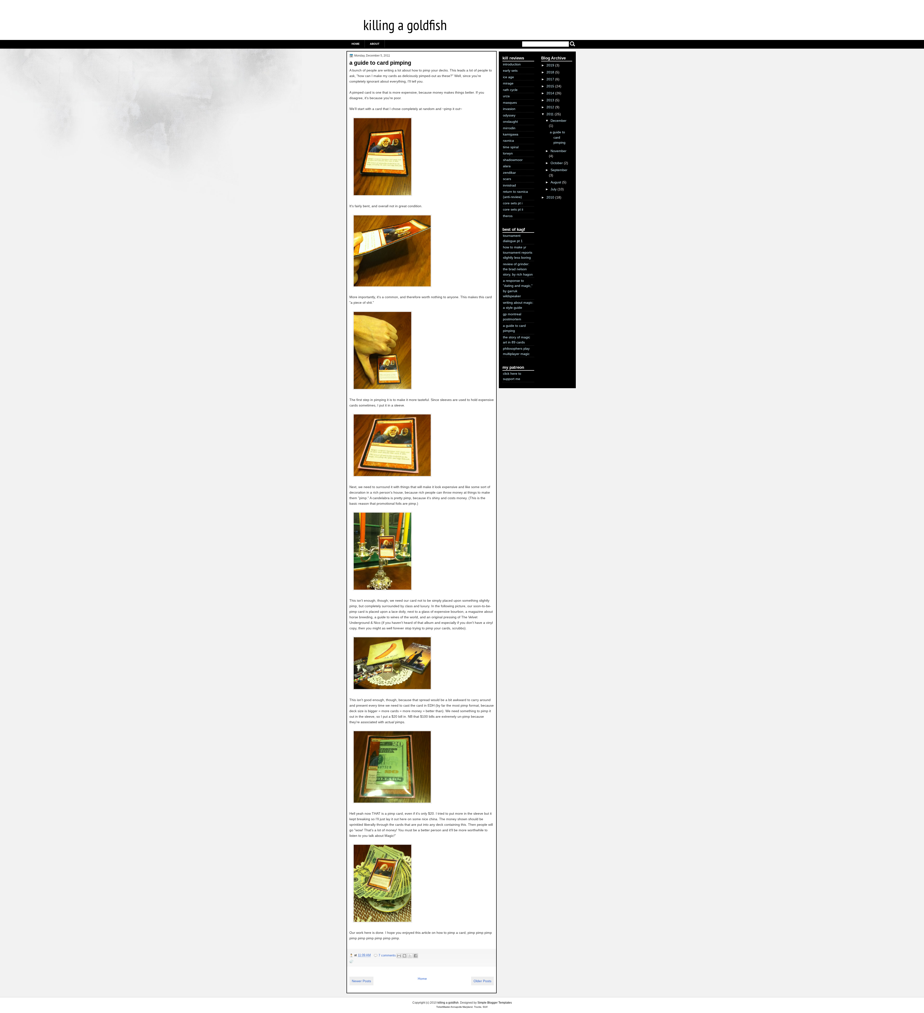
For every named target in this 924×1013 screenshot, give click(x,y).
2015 (550, 86)
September (559, 170)
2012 (550, 107)
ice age (508, 77)
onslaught (510, 121)
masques (510, 102)
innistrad (509, 185)
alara (507, 166)
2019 (550, 65)
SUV (485, 1007)
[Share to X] (410, 955)
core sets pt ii (513, 209)
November (558, 151)
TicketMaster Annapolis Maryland (454, 1007)
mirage (508, 83)
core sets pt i (512, 203)
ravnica (508, 140)
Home (355, 43)
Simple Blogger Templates (494, 1002)
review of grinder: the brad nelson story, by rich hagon (518, 269)
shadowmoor (513, 160)
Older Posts (482, 981)
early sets (510, 70)
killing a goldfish (405, 24)
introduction (512, 64)
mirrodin (509, 128)
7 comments (387, 955)
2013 (550, 100)
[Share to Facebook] (415, 955)
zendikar (509, 172)
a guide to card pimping (380, 63)
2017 (550, 79)
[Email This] (399, 955)
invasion (509, 109)
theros (508, 216)
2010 (550, 197)
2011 (550, 114)
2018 (550, 72)
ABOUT (374, 43)
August (556, 182)
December (558, 121)
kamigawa (510, 134)
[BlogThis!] (404, 955)
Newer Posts (361, 981)
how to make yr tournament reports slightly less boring (517, 252)
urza (506, 96)
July (554, 189)
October (557, 163)
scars (507, 179)
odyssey (509, 115)
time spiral (511, 147)
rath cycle (510, 90)
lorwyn (508, 153)
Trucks (477, 1007)
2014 (550, 93)
